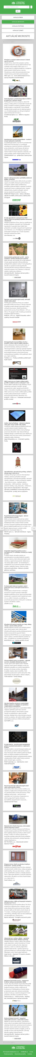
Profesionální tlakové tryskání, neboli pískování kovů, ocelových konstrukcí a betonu (16, 587)
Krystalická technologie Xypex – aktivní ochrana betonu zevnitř (16, 516)
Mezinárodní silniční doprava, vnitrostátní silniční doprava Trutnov (17, 826)
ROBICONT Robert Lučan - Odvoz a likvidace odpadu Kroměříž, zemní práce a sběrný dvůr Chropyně (17, 195)
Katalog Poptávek (18, 26)
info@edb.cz (24, 1052)
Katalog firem (18, 17)
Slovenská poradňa (20, 1054)
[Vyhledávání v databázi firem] (18, 1047)
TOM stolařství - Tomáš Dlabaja (13, 676)
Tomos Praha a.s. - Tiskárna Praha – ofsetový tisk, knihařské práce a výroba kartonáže (17, 997)
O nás (31, 1052)
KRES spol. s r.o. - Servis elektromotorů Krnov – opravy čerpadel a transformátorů (17, 76)
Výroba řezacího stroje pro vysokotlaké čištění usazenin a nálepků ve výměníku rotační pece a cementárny (16, 704)
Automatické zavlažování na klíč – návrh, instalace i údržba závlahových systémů (16, 257)
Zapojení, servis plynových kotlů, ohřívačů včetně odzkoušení (17, 300)
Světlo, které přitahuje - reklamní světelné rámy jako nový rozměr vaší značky (17, 423)
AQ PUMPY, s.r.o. (9, 721)
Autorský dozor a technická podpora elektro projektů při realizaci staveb (17, 99)
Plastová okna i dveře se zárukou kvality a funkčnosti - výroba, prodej (17, 865)
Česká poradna (8, 1054)
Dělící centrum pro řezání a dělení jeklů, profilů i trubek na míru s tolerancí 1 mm (16, 382)
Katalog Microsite (18, 22)
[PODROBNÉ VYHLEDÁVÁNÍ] (2, 528)
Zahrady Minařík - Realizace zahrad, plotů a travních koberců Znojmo (16, 274)
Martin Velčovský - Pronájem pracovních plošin (17, 917)
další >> (13, 42)
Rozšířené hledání (28, 7)
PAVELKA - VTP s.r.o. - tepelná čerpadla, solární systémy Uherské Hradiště (17, 316)
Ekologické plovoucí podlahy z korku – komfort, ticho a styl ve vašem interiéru (16, 342)
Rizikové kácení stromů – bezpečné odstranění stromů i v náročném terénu (16, 1019)
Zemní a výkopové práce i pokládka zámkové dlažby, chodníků (18, 178)
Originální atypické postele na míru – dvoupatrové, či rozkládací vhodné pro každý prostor (18, 552)
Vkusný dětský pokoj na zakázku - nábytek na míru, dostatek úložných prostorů (17, 661)
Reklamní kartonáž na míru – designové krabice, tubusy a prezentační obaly (16, 981)
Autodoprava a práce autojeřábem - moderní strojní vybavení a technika (18, 140)
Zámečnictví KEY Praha (10, 802)
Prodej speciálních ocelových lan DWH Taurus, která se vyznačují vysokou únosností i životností (18, 219)
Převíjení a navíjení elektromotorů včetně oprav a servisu (17, 60)
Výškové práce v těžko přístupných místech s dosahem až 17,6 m (18, 902)
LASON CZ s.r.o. (8, 603)
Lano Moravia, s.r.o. (9, 235)
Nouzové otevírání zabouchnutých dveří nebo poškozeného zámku (16, 786)
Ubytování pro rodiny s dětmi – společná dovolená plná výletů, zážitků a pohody (16, 939)
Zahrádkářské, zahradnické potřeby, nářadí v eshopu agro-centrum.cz (18, 472)
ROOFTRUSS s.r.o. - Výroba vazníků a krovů (16, 640)
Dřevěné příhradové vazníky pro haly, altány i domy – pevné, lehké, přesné (17, 625)
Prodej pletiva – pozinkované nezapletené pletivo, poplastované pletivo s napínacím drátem (17, 746)
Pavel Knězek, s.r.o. (9, 880)
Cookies (30, 1054)
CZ (17, 11)
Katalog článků (18, 30)
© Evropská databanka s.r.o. (11, 1052)
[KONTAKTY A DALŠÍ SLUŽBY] (34, 528)
